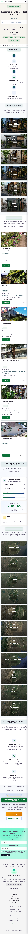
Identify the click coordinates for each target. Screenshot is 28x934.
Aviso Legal (14, 894)
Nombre (14, 839)
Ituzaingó (5, 253)
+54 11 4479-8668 (8, 414)
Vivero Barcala (6, 248)
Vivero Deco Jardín (7, 438)
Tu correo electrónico (14, 845)
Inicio (14, 892)
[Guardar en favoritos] (25, 234)
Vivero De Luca (6, 323)
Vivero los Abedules (7, 401)
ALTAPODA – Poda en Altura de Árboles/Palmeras (10, 361)
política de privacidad (18, 852)
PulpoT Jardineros (14, 875)
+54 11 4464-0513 (8, 336)
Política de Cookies (14, 898)
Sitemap (14, 902)
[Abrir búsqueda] (19, 1)
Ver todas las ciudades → (14, 923)
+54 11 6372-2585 (8, 377)
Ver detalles (6, 265)
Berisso (5, 290)
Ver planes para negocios (14, 818)
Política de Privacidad (14, 900)
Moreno (5, 443)
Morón (4, 328)
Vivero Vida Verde (7, 285)
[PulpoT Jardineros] (14, 871)
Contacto (14, 896)
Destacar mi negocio (14, 814)
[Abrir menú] (25, 1)
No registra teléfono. (8, 261)
